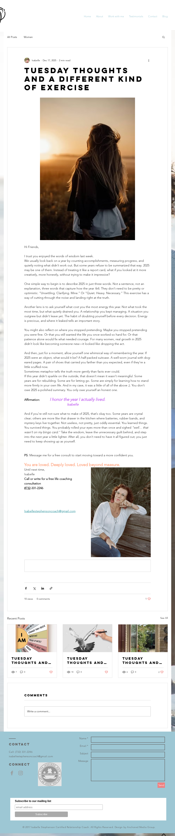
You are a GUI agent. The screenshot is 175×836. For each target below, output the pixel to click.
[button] (163, 37)
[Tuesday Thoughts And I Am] (32, 638)
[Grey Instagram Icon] (21, 773)
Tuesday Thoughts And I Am (31, 660)
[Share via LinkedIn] (42, 588)
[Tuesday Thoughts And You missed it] (143, 638)
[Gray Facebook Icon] (12, 773)
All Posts (12, 37)
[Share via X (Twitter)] (34, 588)
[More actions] (149, 60)
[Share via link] (51, 588)
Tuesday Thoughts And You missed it (140, 660)
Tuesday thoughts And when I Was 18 (85, 660)
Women (28, 37)
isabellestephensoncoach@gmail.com (31, 756)
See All (164, 617)
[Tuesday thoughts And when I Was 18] (87, 638)
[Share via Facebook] (26, 588)
